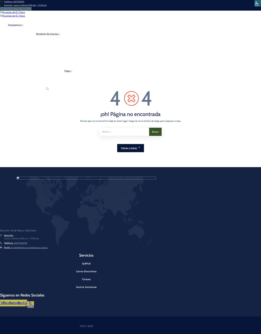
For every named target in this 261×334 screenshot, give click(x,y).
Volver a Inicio (129, 148)
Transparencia (14, 25)
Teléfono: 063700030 (14, 1)
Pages (67, 70)
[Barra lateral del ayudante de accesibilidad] (257, 3)
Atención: (9, 235)
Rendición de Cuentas (47, 34)
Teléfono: (15, 243)
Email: (26, 247)
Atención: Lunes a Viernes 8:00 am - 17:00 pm (25, 5)
